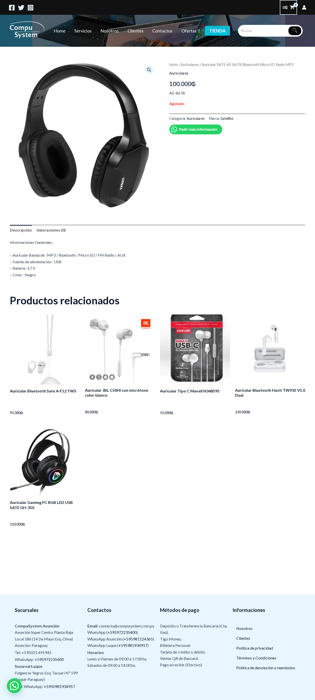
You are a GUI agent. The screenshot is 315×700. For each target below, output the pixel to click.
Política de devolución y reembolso (265, 667)
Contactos (162, 30)
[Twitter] (21, 7)
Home (59, 30)
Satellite (226, 118)
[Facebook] (12, 7)
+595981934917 (132, 645)
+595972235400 (49, 659)
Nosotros (109, 30)
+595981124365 (138, 639)
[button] (149, 69)
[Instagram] (30, 7)
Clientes (135, 30)
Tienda (217, 30)
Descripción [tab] (21, 230)
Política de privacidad (254, 648)
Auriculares (190, 64)
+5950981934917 (59, 686)
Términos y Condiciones (256, 657)
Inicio (173, 64)
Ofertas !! (190, 30)
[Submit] (294, 30)
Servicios (83, 30)
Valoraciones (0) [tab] (51, 230)
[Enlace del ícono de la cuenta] (304, 7)
